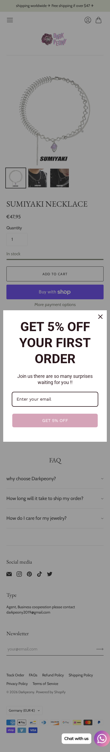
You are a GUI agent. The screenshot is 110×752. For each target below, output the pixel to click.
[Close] (100, 316)
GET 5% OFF (55, 420)
